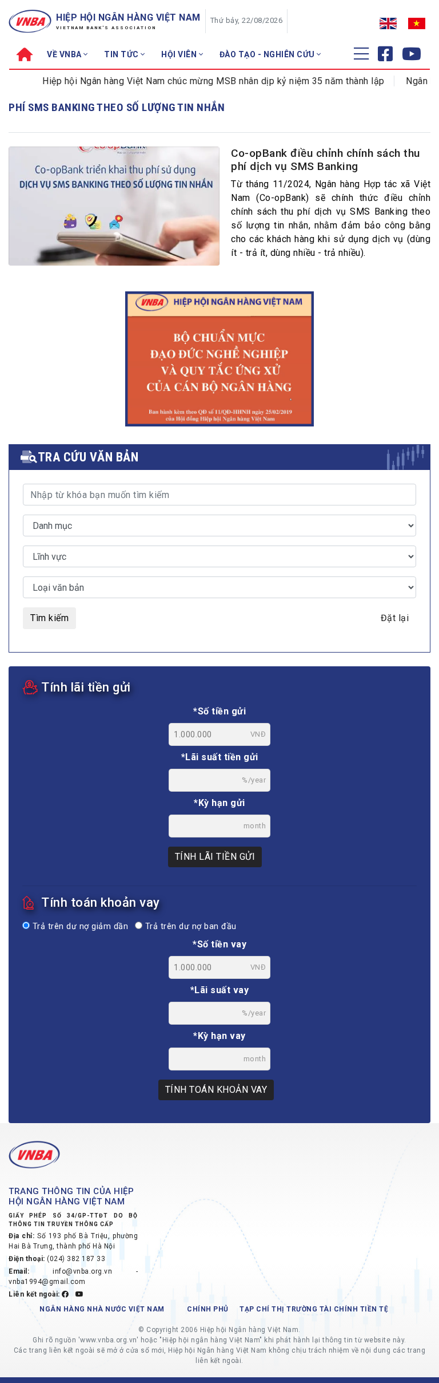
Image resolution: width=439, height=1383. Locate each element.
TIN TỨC (122, 54)
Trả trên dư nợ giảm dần (79, 926)
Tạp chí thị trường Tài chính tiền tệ (314, 1309)
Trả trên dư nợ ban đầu (189, 926)
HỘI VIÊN (180, 54)
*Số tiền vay (219, 944)
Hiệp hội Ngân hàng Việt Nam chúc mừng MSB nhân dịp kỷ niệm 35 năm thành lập (197, 81)
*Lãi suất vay (219, 990)
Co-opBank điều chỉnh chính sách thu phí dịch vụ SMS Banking (325, 160)
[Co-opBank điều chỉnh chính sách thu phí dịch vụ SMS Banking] (114, 230)
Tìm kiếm (49, 618)
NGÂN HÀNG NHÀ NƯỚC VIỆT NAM (102, 1309)
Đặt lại (395, 618)
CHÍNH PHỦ (208, 1309)
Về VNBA (65, 54)
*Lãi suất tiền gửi (219, 757)
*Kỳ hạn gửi (219, 802)
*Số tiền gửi (219, 711)
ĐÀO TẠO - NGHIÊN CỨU (268, 54)
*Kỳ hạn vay (219, 1035)
